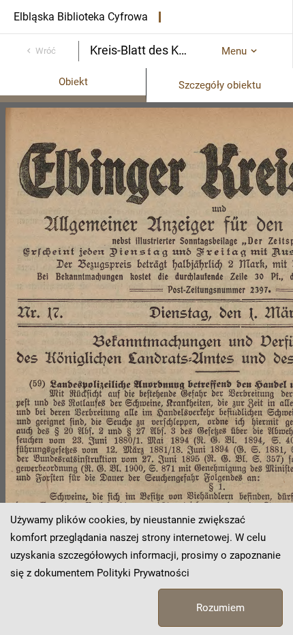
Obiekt (73, 82)
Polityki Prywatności (143, 573)
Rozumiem (220, 608)
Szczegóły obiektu (220, 85)
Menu (234, 51)
